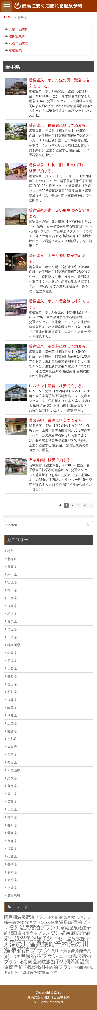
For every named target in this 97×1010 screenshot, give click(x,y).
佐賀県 (12, 856)
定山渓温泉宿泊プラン (31, 956)
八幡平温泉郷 (18, 29)
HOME (9, 17)
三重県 (12, 723)
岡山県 (12, 794)
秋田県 (12, 590)
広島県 (12, 802)
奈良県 (12, 762)
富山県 (12, 684)
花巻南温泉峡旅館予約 (41, 961)
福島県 (12, 606)
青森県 (12, 567)
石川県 (12, 692)
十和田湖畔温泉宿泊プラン (67, 918)
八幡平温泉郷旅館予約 (71, 950)
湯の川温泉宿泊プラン (46, 947)
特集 (10, 551)
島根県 (12, 786)
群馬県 (12, 621)
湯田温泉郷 (17, 36)
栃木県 (12, 614)
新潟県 (12, 661)
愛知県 (12, 715)
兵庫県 (12, 755)
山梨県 (12, 668)
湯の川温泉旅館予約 (38, 944)
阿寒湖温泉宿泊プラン (25, 917)
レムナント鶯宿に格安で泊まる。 (57, 386)
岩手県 (12, 574)
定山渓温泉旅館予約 (28, 938)
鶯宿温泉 (15, 50)
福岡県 (12, 849)
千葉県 (12, 637)
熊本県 (12, 872)
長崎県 (12, 864)
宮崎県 (12, 888)
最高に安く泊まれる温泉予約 (48, 997)
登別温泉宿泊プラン (32, 927)
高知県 (12, 841)
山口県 (12, 809)
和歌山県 (13, 770)
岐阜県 (12, 708)
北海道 (12, 559)
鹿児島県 (13, 896)
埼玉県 (12, 629)
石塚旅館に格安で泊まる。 (51, 460)
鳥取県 (12, 778)
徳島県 (12, 817)
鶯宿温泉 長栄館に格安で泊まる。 (59, 125)
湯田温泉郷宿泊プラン (29, 933)
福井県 (12, 700)
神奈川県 (13, 645)
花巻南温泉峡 (18, 43)
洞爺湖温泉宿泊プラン (48, 967)
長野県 (12, 676)
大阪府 (12, 747)
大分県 (12, 880)
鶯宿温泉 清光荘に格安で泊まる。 (59, 346)
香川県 (12, 825)
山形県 (12, 598)
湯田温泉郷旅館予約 (39, 972)
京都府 (12, 739)
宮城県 (12, 582)
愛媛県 (12, 833)
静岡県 (12, 653)
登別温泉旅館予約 (70, 933)
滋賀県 (12, 731)
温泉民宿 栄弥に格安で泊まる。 (57, 420)
